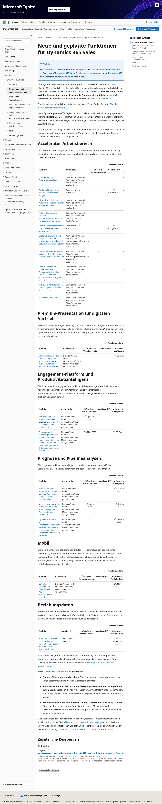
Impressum (134, 801)
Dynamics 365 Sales (92, 37)
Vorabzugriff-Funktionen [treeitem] (15, 66)
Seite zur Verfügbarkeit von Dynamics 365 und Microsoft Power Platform (77, 729)
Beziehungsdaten (138, 66)
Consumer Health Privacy (90, 801)
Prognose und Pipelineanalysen (138, 58)
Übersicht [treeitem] (13, 84)
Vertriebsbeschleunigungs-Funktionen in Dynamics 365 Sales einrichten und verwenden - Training (80, 753)
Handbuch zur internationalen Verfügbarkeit (86, 722)
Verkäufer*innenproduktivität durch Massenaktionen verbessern (51, 228)
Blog (46, 801)
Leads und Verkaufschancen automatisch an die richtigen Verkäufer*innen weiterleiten (51, 254)
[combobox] (17, 40)
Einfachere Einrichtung (49, 297)
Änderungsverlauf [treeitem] (13, 61)
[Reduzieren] (31, 35)
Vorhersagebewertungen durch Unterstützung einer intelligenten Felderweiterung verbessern (49, 509)
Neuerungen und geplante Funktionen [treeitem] (18, 90)
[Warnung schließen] (157, 5)
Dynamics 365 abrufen (124, 29)
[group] (81, 237)
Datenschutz (70, 801)
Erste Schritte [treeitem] (10, 57)
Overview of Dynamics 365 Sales (59, 73)
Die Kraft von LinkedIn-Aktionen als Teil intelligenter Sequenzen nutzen (51, 203)
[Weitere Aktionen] (122, 38)
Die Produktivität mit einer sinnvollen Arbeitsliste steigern (50, 193)
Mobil (133, 62)
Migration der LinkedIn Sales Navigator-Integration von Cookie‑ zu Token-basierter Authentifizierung (49, 643)
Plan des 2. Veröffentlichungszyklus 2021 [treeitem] (16, 49)
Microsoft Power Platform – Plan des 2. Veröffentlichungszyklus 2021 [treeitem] (18, 200)
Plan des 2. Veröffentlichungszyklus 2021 (63, 37)
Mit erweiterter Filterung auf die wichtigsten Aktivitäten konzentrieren (51, 287)
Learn (40, 37)
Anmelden (154, 22)
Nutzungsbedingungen (116, 801)
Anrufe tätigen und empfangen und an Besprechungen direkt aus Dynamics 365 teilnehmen (48, 421)
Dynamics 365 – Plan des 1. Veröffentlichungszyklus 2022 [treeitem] (18, 212)
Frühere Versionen (33, 801)
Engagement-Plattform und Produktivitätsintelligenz (143, 52)
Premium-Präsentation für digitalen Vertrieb (142, 46)
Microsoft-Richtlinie (100, 98)
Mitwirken (57, 801)
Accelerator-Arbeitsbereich (143, 42)
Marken (147, 801)
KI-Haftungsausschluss (13, 801)
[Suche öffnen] (146, 22)
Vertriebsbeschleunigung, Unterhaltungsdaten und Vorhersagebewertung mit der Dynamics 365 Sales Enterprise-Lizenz (50, 361)
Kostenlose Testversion (147, 29)
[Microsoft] (4, 22)
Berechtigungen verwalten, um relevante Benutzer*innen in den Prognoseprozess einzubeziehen (49, 493)
